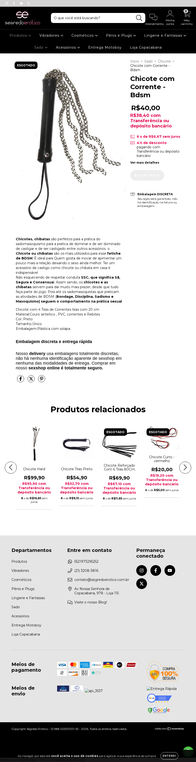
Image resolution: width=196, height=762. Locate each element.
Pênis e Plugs (119, 35)
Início (134, 61)
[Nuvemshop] (170, 729)
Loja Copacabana (146, 47)
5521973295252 (86, 561)
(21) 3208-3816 (86, 570)
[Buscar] (139, 18)
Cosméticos (83, 35)
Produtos (19, 35)
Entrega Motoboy (105, 47)
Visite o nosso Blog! (90, 602)
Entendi (169, 755)
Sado (39, 47)
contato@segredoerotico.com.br (101, 580)
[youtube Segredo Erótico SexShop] (21, 3)
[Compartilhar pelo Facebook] (21, 380)
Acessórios (66, 47)
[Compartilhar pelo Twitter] (31, 380)
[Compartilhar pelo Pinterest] (41, 380)
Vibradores (49, 35)
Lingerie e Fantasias (163, 35)
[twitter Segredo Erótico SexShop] (28, 3)
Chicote (164, 61)
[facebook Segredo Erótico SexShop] (14, 3)
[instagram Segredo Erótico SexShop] (7, 3)
